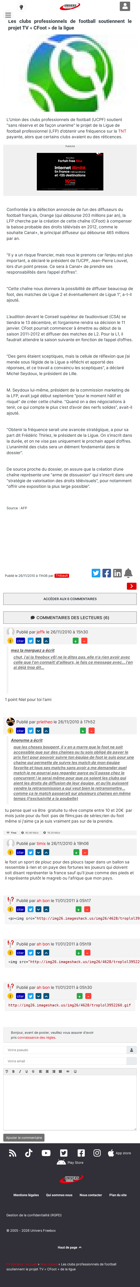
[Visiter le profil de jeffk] (11, 631)
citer (20, 641)
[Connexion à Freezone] (125, 6)
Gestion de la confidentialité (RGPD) (34, 1215)
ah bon (44, 900)
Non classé (48, 1264)
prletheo (45, 721)
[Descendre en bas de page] (38, 641)
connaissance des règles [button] (36, 1037)
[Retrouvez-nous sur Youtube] (47, 1153)
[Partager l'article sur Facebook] (107, 576)
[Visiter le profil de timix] (11, 843)
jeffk (41, 631)
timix (42, 843)
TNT (121, 131)
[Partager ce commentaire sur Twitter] (31, 641)
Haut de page (68, 1247)
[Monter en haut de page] (46, 641)
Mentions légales (26, 1195)
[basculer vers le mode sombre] (21, 7)
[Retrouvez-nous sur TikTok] (29, 1153)
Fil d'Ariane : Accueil (21, 1264)
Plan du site (118, 1195)
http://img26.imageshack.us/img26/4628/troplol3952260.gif (69, 1005)
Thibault (61, 575)
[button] (7, 1072)
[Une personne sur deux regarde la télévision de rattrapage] (132, 586)
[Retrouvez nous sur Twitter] (64, 1153)
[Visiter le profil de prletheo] (11, 721)
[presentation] (7, 1071)
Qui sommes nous (59, 1195)
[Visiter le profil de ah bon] (11, 899)
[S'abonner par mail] (129, 576)
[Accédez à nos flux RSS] (13, 1153)
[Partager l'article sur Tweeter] (97, 576)
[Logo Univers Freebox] (70, 6)
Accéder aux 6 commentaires (70, 599)
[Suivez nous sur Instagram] (98, 1153)
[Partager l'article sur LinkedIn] (118, 576)
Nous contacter (91, 1195)
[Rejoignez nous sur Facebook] (82, 1153)
